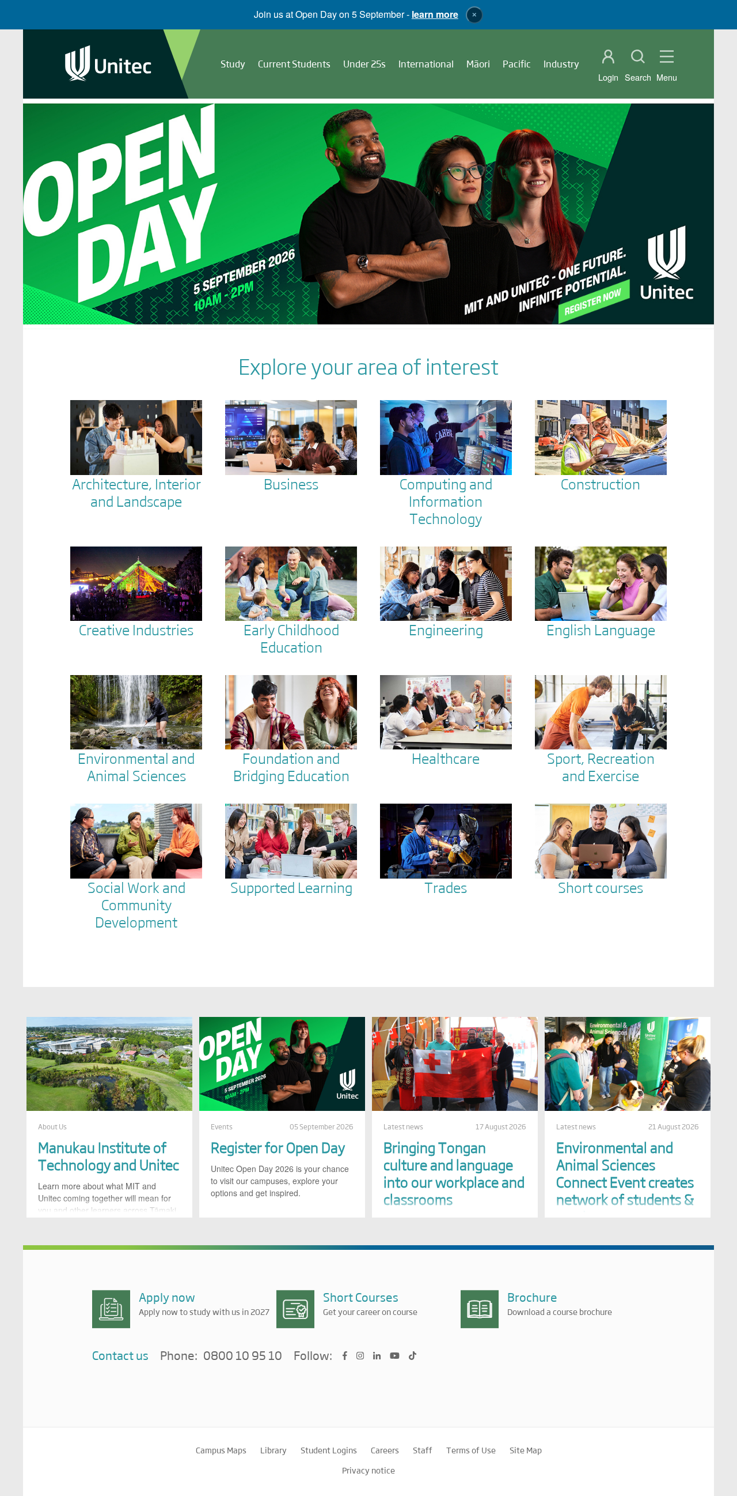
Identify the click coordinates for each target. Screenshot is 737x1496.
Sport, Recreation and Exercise (601, 766)
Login (608, 77)
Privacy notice (368, 1470)
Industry (561, 63)
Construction (600, 483)
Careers (385, 1450)
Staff (422, 1450)
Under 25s (364, 63)
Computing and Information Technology (446, 500)
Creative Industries (136, 629)
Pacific (517, 63)
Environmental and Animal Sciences (136, 766)
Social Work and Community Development (136, 904)
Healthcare (446, 758)
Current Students (294, 63)
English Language (600, 629)
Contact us (120, 1355)
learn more (435, 14)
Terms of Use (471, 1450)
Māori (478, 63)
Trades (445, 887)
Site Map (526, 1450)
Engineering (446, 629)
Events (222, 1126)
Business (291, 483)
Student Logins (329, 1450)
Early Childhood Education (291, 638)
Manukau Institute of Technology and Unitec (108, 1155)
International (426, 63)
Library (273, 1450)
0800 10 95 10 (242, 1355)
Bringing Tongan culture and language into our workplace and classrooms (454, 1173)
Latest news (403, 1126)
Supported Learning (291, 887)
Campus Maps (221, 1450)
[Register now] (368, 214)
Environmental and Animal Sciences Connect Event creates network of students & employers (625, 1181)
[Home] (108, 64)
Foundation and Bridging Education (291, 766)
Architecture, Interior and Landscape (136, 492)
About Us (52, 1126)
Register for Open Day (278, 1147)
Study (233, 63)
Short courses (600, 887)
